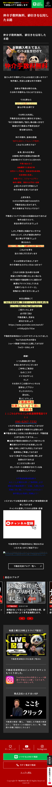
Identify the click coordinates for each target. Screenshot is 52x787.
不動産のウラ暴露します (16, 5)
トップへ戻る (25, 772)
